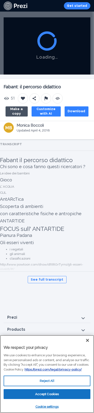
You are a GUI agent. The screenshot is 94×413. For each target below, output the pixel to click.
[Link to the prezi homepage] (15, 5)
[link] (15, 5)
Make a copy (16, 111)
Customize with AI (46, 111)
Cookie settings (47, 406)
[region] (47, 374)
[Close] (87, 340)
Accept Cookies (47, 394)
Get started (77, 5)
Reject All (47, 381)
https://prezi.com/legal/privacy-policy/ (53, 369)
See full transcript (47, 279)
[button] (47, 317)
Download (76, 111)
